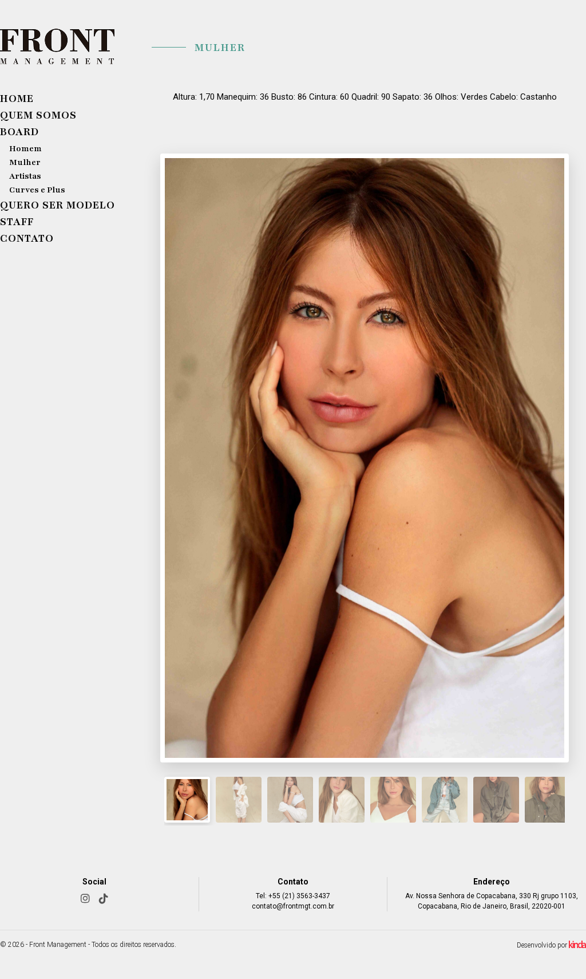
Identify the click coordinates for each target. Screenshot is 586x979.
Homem (25, 148)
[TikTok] (103, 898)
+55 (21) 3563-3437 (299, 896)
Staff (17, 222)
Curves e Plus (37, 189)
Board (19, 132)
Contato (27, 238)
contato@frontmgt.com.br (293, 906)
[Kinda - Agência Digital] (577, 946)
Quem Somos (38, 115)
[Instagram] (85, 898)
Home (17, 98)
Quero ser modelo (57, 205)
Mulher (25, 162)
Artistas (25, 176)
